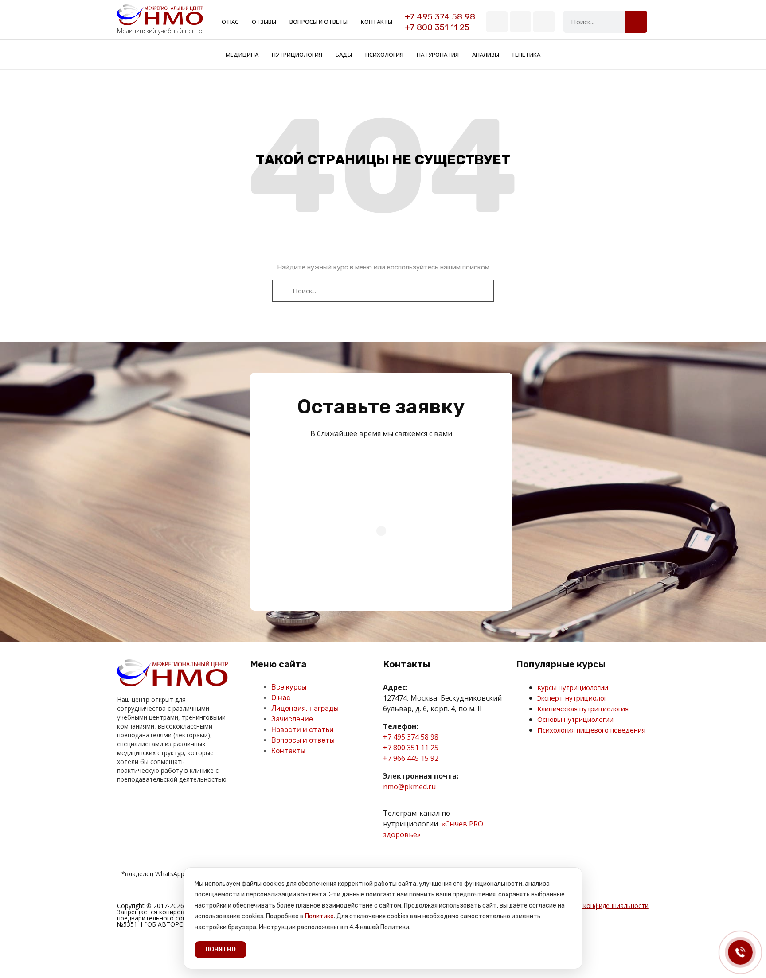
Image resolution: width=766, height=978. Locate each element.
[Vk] (497, 21)
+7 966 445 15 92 (410, 758)
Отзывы (264, 22)
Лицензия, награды (305, 708)
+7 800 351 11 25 (437, 27)
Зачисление (292, 719)
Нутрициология (297, 54)
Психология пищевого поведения (591, 729)
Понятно (220, 949)
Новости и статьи (302, 729)
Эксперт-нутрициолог (572, 698)
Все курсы (288, 687)
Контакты (376, 22)
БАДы (344, 54)
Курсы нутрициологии (572, 687)
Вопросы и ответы (318, 22)
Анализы (485, 54)
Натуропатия (438, 54)
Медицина (242, 54)
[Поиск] (636, 22)
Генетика (526, 54)
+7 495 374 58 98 (440, 17)
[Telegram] (520, 21)
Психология (384, 54)
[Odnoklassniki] (142, 805)
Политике (319, 916)
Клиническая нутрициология (583, 708)
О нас (230, 22)
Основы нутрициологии (575, 719)
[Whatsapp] (544, 21)
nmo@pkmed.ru (409, 786)
